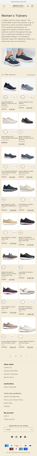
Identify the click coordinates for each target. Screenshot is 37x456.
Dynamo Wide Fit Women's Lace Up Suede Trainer (9, 342)
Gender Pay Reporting (11, 396)
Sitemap (7, 406)
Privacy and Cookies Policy (13, 400)
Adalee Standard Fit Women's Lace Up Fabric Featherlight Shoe (8, 273)
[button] (4, 6)
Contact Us (8, 367)
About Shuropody (10, 387)
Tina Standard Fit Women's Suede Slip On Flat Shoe (9, 171)
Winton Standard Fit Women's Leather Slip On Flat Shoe (26, 138)
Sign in (6, 416)
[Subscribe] (31, 429)
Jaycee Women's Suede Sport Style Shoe (26, 171)
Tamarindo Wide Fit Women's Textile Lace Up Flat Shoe (9, 103)
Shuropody (15, 452)
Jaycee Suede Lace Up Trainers (26, 102)
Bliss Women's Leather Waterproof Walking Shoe (9, 205)
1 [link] (10, 356)
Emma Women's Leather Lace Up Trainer (26, 205)
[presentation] (17, 97)
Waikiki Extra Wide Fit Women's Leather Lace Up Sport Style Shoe (27, 239)
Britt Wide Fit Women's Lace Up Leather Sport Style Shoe (25, 308)
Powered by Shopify (24, 452)
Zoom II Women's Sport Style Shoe (8, 307)
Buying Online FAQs (11, 371)
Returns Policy (9, 377)
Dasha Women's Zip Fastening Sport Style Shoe (9, 137)
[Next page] (26, 356)
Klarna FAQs (8, 403)
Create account (9, 419)
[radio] (5, 97)
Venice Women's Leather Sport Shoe (8, 238)
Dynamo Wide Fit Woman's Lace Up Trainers (27, 342)
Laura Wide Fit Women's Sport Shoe (26, 272)
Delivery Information (11, 374)
